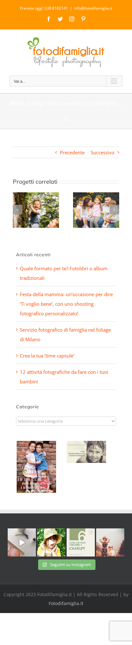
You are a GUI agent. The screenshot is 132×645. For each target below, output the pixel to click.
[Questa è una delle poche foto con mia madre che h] (110, 542)
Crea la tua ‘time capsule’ (47, 355)
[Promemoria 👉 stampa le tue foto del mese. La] (22, 542)
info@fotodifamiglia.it (93, 8)
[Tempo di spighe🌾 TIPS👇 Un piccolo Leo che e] (51, 542)
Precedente (72, 152)
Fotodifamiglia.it (66, 603)
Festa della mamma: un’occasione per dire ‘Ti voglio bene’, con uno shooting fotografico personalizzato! (66, 304)
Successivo (102, 152)
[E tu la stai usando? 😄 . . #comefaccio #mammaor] (81, 542)
